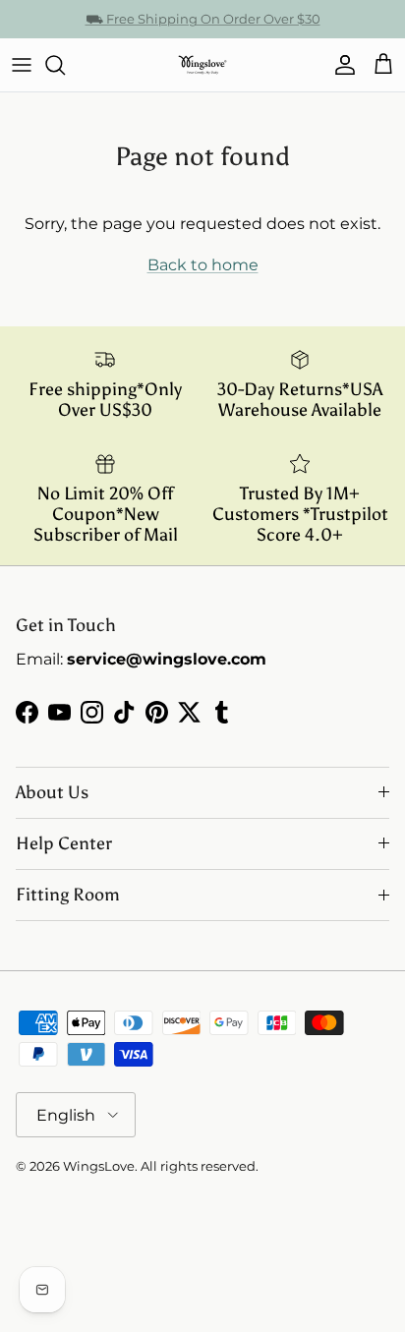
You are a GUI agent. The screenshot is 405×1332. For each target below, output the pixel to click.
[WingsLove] (202, 65)
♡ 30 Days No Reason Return (203, 26)
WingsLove (99, 1166)
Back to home (203, 265)
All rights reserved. (200, 1166)
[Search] (65, 65)
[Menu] (21, 65)
